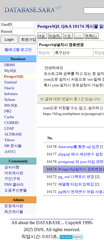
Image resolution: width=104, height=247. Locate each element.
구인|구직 (12, 179)
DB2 (8, 111)
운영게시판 (13, 206)
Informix (11, 94)
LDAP (9, 128)
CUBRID (11, 122)
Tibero (9, 140)
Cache (9, 117)
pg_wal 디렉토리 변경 (76, 176)
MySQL (10, 70)
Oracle (9, 88)
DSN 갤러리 (14, 184)
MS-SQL (11, 105)
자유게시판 (13, 173)
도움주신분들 (15, 190)
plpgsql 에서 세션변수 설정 (80, 154)
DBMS (9, 65)
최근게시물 (13, 211)
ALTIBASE (13, 134)
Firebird (10, 82)
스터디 (10, 151)
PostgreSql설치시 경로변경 (80, 169)
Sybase (9, 99)
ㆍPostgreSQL (12, 76)
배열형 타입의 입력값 (76, 184)
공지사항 (11, 167)
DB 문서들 (13, 146)
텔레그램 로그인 (18, 49)
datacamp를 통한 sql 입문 (78, 146)
